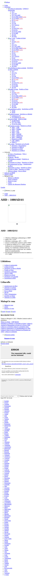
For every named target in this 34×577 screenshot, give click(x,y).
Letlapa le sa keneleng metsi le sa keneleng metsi (15, 327)
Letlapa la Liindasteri (11, 331)
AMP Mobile (15, 322)
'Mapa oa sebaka (5, 322)
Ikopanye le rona (9, 338)
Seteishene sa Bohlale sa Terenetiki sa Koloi (13, 323)
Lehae (6, 193)
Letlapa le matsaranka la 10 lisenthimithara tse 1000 (15, 328)
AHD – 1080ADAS (10, 195)
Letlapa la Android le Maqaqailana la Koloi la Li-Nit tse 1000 (16, 324)
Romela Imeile (5, 343)
